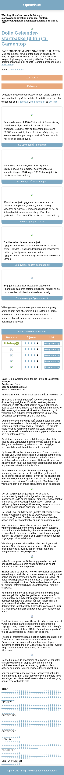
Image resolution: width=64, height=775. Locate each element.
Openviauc (32, 5)
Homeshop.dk (37, 102)
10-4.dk (53, 102)
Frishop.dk (23, 102)
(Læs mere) (7, 64)
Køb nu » (32, 86)
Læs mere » (32, 77)
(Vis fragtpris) (17, 69)
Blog (23, 770)
